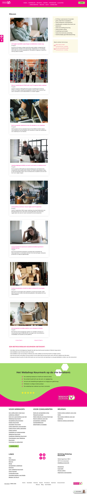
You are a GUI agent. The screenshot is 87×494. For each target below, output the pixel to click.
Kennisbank (12, 460)
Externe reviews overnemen (66, 420)
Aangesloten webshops (15, 465)
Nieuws (42, 4)
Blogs (10, 463)
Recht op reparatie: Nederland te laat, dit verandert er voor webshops (28, 125)
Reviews (39, 2)
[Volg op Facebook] (40, 458)
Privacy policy (62, 470)
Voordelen (31, 2)
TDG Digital (6, 483)
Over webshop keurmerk (16, 469)
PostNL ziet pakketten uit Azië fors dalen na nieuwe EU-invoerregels (27, 288)
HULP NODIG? (78, 491)
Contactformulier (14, 473)
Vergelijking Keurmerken (16, 420)
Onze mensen (13, 471)
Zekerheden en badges (40, 424)
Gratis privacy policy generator (17, 428)
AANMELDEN (13, 446)
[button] (1, 40)
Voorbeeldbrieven (38, 422)
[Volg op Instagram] (44, 454)
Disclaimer (61, 466)
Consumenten (34, 4)
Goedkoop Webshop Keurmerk (18, 436)
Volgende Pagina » (38, 340)
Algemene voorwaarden (65, 472)
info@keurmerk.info (63, 463)
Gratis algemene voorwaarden (17, 426)
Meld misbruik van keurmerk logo (43, 417)
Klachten (60, 2)
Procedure (52, 2)
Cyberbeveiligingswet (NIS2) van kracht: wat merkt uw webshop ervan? (28, 165)
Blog (47, 4)
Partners (11, 467)
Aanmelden (53, 4)
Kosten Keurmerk (14, 422)
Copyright (60, 468)
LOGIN (81, 2)
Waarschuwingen (38, 415)
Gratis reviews (13, 430)
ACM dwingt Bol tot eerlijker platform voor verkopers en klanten (27, 328)
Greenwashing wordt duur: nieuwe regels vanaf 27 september (26, 206)
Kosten (45, 2)
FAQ (10, 458)
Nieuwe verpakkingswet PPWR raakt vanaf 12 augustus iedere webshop (28, 85)
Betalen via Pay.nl (14, 477)
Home (25, 2)
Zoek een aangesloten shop (41, 413)
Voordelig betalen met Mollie (17, 475)
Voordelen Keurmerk (15, 424)
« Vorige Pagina (18, 340)
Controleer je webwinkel (16, 442)
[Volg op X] (40, 454)
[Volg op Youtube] (44, 458)
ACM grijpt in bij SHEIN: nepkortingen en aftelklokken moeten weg (27, 44)
